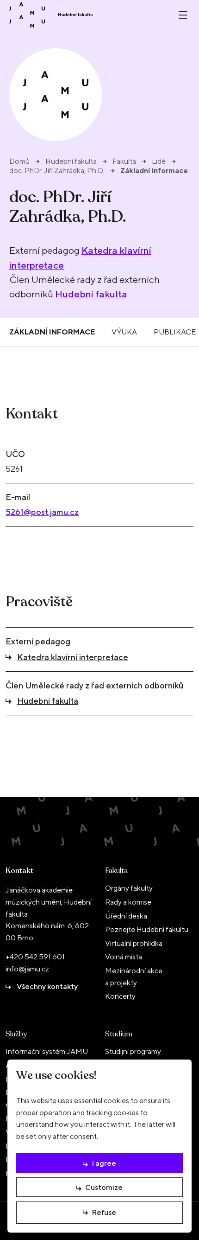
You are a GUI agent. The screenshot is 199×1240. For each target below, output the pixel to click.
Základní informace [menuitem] (52, 332)
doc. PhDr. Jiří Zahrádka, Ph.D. (57, 170)
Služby (16, 1034)
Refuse (104, 1212)
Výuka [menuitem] (124, 332)
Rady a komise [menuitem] (128, 902)
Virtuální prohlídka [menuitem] (133, 943)
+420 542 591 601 (35, 956)
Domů (19, 161)
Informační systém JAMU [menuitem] (47, 1051)
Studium (118, 1034)
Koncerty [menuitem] (120, 996)
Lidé (159, 161)
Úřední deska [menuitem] (126, 916)
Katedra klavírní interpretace (72, 657)
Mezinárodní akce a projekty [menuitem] (133, 976)
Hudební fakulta (71, 161)
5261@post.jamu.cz (42, 512)
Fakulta (124, 161)
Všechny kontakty (47, 986)
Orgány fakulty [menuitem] (129, 888)
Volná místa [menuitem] (123, 956)
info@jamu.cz (27, 968)
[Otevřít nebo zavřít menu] (183, 15)
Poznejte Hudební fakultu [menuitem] (146, 929)
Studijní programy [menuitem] (133, 1051)
